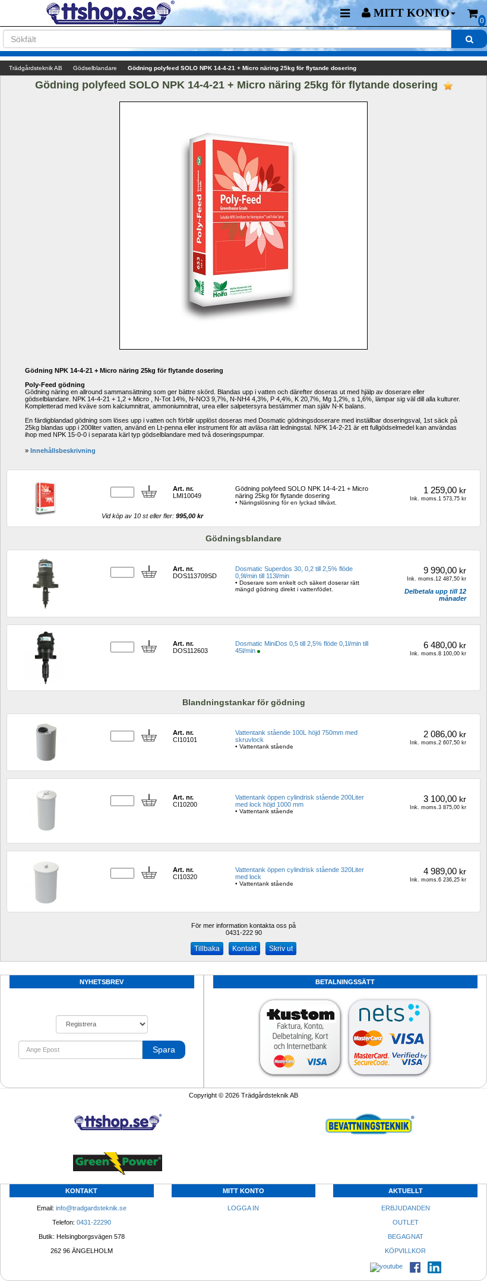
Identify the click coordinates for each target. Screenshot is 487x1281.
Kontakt (244, 948)
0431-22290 (94, 1222)
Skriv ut (281, 948)
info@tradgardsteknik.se (91, 1208)
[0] (472, 13)
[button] (409, 13)
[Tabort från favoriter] (448, 85)
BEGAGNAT (405, 1236)
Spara (164, 1049)
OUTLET (406, 1222)
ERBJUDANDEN (405, 1208)
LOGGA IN (243, 1208)
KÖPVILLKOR (405, 1250)
